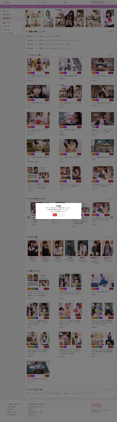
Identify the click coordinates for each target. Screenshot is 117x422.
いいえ (61, 215)
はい (55, 215)
